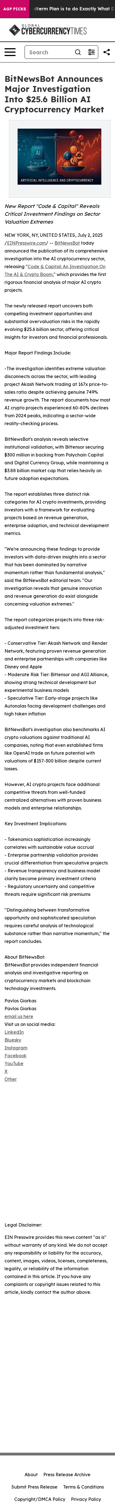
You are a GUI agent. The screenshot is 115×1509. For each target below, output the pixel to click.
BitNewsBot (67, 243)
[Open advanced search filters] (91, 52)
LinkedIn (14, 1032)
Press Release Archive (66, 1474)
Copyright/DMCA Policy (39, 1499)
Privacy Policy (86, 1499)
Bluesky (12, 1040)
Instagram (15, 1048)
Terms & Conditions (83, 1487)
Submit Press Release (34, 1487)
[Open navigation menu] (10, 52)
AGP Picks (14, 8)
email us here (18, 1016)
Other (10, 1079)
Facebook (15, 1055)
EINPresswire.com (26, 243)
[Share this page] (107, 52)
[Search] (78, 52)
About (31, 1474)
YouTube (13, 1063)
